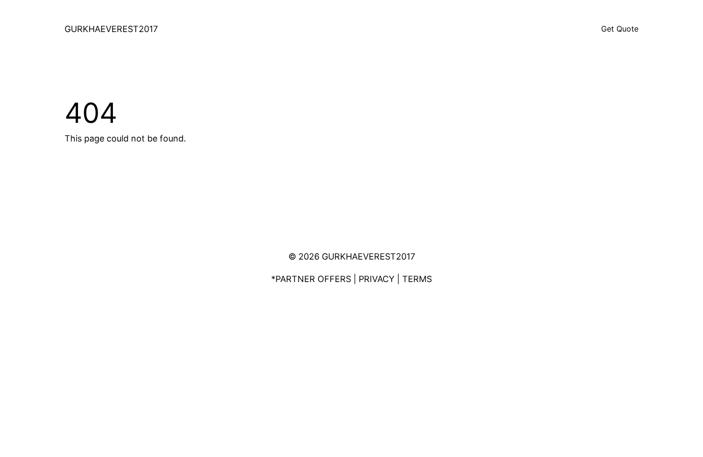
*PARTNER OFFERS (311, 279)
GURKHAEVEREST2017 (111, 29)
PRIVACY (377, 279)
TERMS (417, 279)
